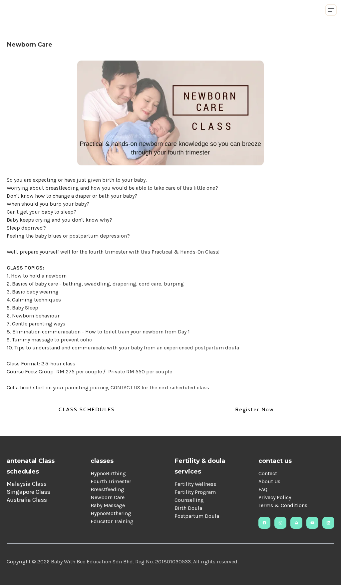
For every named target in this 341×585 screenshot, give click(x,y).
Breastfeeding (107, 489)
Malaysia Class (27, 484)
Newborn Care (108, 497)
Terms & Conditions (282, 505)
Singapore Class (28, 491)
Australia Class (27, 499)
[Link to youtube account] (312, 522)
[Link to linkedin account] (328, 522)
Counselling (189, 500)
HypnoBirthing (108, 473)
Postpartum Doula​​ (196, 516)
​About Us (269, 481)
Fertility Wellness (195, 484)
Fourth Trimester (111, 481)
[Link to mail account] (296, 522)
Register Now (254, 409)
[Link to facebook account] (264, 522)
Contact (267, 473)
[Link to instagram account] (280, 522)
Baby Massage (108, 505)
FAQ (262, 489)
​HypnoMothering (111, 513)
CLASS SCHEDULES (87, 409)
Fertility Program (195, 492)
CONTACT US (126, 387)
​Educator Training (112, 521)
